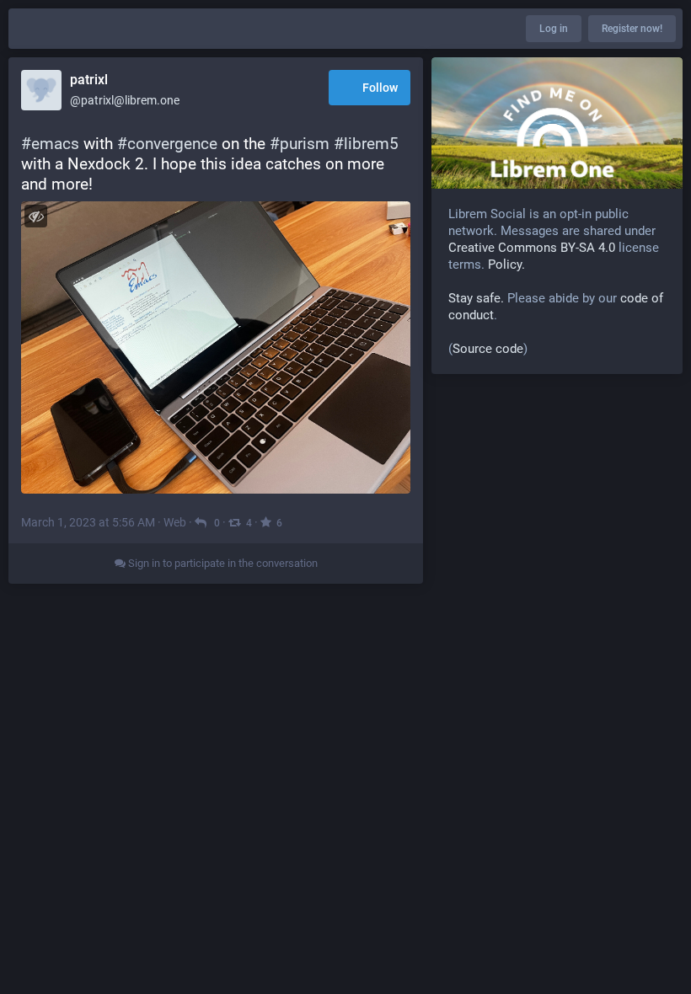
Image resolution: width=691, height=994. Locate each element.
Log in (553, 29)
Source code (488, 348)
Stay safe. (476, 298)
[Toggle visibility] (35, 216)
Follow (380, 87)
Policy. (506, 264)
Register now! (632, 29)
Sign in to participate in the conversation (222, 563)
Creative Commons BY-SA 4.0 (531, 247)
